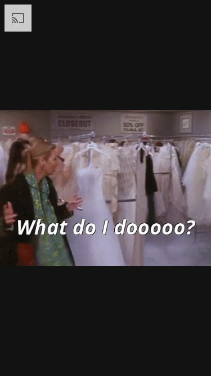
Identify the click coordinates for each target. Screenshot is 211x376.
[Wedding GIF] (105, 188)
